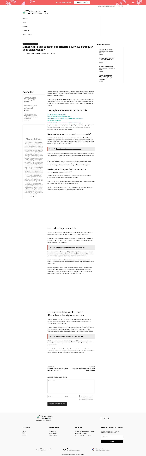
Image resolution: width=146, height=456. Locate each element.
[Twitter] (81, 53)
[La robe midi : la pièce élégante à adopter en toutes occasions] (40, 107)
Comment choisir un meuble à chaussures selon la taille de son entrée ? (106, 60)
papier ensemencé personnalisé (69, 161)
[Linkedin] (36, 196)
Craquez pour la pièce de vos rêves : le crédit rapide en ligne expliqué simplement (30, 116)
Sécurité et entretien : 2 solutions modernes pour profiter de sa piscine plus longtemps (106, 77)
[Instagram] (122, 6)
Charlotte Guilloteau (35, 53)
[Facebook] (119, 6)
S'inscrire (112, 441)
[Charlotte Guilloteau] (34, 131)
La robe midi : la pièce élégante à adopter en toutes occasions (30, 107)
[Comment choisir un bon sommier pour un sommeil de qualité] (40, 98)
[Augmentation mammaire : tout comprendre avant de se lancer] (119, 69)
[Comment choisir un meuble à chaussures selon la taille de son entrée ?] (119, 60)
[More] (93, 53)
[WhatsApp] (89, 53)
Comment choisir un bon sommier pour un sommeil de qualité (30, 98)
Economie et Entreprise (30, 44)
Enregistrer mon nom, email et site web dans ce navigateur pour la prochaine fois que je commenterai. (86, 397)
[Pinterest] (85, 53)
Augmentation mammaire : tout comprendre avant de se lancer (107, 68)
